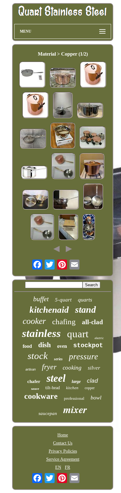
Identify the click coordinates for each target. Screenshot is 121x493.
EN (58, 467)
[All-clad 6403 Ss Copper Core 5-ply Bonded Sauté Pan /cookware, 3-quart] (32, 139)
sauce (35, 388)
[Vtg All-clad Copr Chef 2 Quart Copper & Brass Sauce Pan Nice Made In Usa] (63, 166)
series (58, 359)
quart (77, 333)
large (76, 381)
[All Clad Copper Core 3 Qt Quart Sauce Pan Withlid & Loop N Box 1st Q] (68, 227)
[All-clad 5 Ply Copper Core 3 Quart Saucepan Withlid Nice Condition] (35, 200)
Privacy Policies (63, 451)
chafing (64, 321)
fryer (49, 367)
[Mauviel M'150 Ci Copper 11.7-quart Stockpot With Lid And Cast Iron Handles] (93, 75)
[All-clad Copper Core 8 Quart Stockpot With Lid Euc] (90, 111)
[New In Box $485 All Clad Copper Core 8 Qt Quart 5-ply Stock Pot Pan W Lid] (63, 136)
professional (74, 398)
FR (67, 467)
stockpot (88, 345)
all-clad (92, 322)
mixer (75, 409)
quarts (85, 300)
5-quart (63, 300)
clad (92, 380)
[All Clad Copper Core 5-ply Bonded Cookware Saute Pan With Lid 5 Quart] (32, 75)
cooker (34, 321)
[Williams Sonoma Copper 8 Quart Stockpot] (62, 78)
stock (38, 355)
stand (85, 309)
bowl (96, 397)
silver (94, 368)
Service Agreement (62, 459)
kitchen (72, 387)
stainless (41, 333)
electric (99, 338)
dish (44, 345)
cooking (72, 367)
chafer (33, 381)
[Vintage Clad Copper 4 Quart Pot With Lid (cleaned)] (92, 166)
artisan (30, 369)
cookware (41, 396)
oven (62, 346)
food (27, 346)
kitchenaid (49, 310)
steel (56, 378)
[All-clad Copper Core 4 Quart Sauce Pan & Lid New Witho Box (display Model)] (93, 197)
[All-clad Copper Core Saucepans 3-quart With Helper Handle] (62, 105)
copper (90, 388)
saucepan (47, 413)
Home (62, 435)
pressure (83, 356)
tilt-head (52, 387)
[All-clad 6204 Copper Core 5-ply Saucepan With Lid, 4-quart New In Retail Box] (34, 173)
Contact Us (62, 443)
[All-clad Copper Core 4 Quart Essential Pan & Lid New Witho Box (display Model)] (65, 200)
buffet (41, 299)
